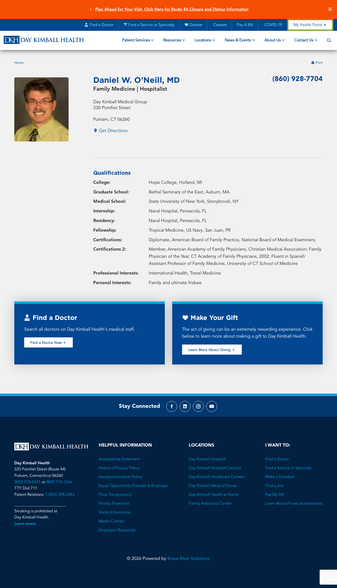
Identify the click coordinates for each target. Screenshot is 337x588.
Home (19, 63)
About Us (272, 40)
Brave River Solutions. (189, 558)
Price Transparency (115, 495)
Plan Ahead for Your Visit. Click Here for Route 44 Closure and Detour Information (171, 10)
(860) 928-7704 (297, 79)
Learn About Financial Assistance (294, 504)
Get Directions (113, 131)
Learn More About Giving (210, 350)
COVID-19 (272, 25)
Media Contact (111, 521)
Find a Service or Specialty (288, 468)
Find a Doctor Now (46, 343)
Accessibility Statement (119, 459)
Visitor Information (115, 513)
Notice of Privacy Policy (119, 468)
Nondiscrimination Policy (120, 477)
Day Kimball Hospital (207, 459)
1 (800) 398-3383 (60, 495)
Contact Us (303, 40)
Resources (172, 40)
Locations (203, 40)
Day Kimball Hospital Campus (215, 468)
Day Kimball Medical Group (213, 486)
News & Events (238, 40)
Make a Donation (280, 477)
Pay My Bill (274, 495)
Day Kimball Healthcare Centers (216, 477)
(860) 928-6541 (27, 482)
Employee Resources (117, 530)
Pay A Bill (245, 25)
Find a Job (274, 486)
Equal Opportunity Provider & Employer (133, 486)
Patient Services (136, 40)
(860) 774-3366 (59, 482)
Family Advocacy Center (210, 504)
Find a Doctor (277, 459)
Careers (219, 25)
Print (319, 63)
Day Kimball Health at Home (214, 495)
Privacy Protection (114, 504)
